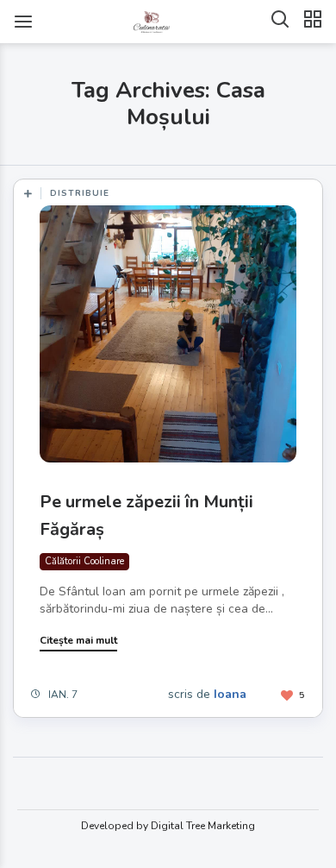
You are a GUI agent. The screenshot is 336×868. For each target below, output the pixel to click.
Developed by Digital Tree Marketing (168, 826)
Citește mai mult (78, 640)
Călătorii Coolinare (84, 561)
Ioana (230, 694)
